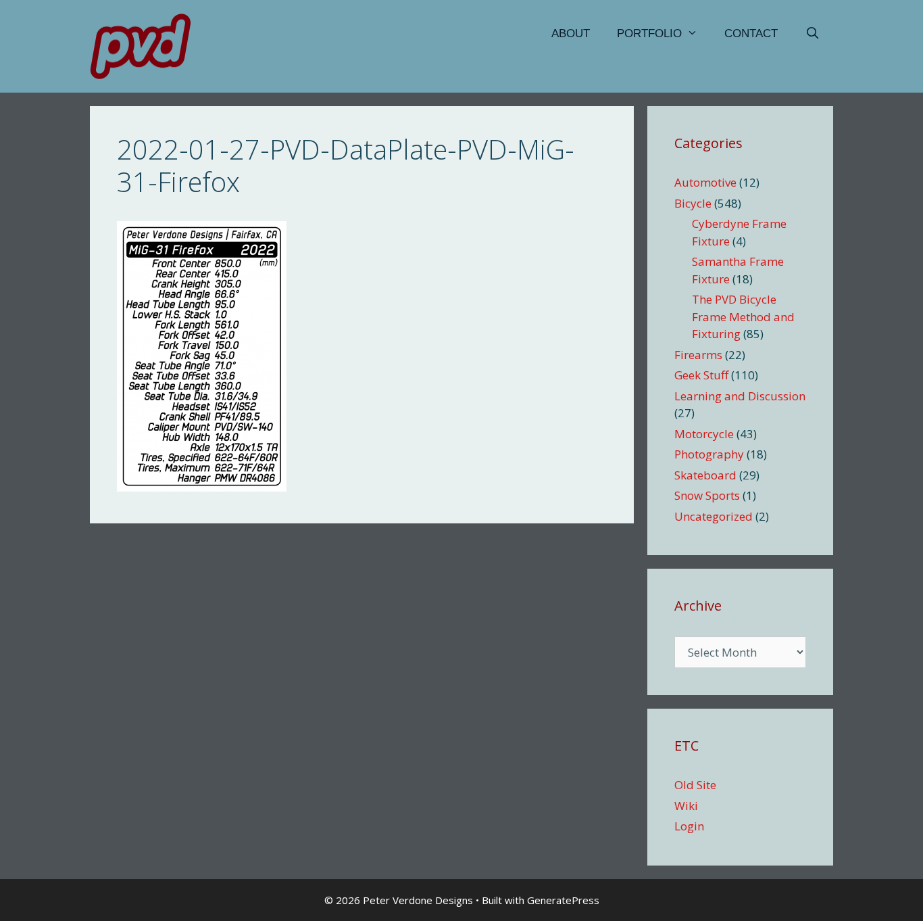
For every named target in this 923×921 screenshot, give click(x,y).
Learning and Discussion (739, 396)
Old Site (695, 785)
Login (689, 826)
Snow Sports (707, 495)
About (570, 33)
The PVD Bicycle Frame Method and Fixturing (743, 316)
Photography (709, 454)
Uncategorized (713, 516)
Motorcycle (704, 434)
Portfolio (649, 33)
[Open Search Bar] (812, 34)
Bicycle (693, 203)
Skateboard (705, 475)
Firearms (698, 354)
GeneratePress (563, 900)
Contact (751, 33)
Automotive (705, 182)
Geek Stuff (701, 375)
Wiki (686, 805)
